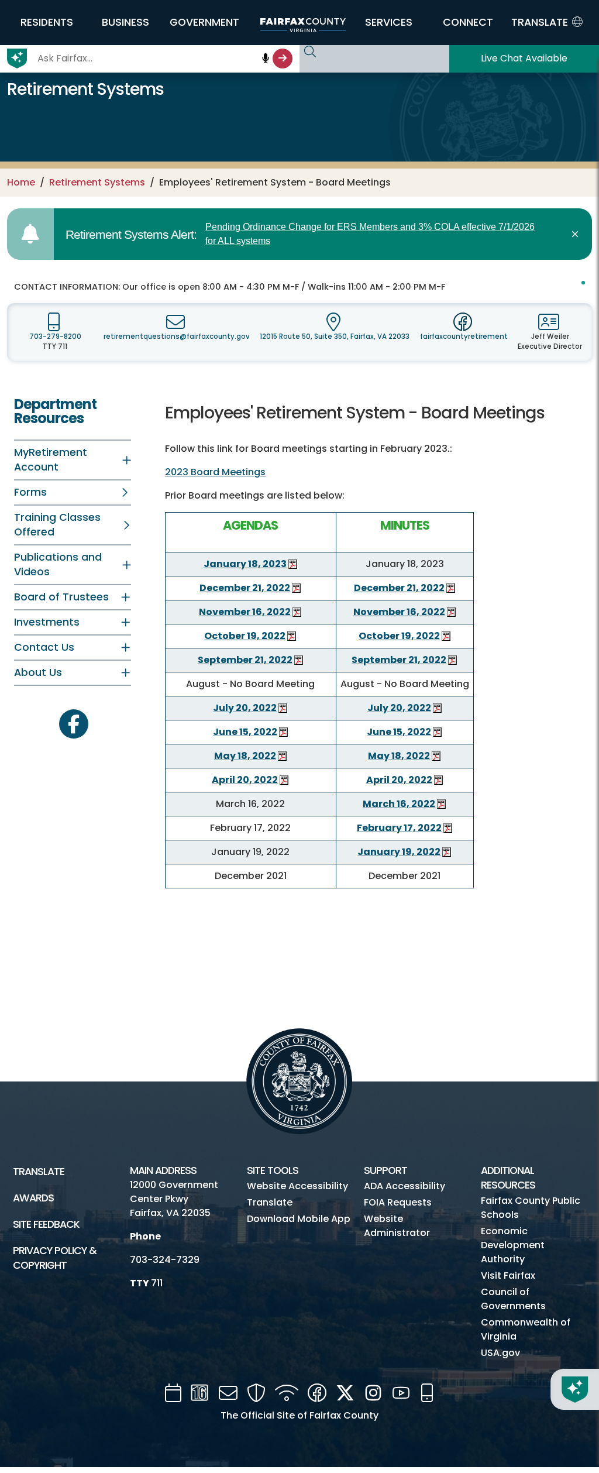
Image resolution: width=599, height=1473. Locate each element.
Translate (38, 1172)
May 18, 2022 (245, 756)
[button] (46, 22)
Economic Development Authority (513, 1245)
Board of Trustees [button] (61, 597)
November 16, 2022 (245, 612)
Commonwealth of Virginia (525, 1329)
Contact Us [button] (44, 647)
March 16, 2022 (399, 804)
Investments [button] (47, 622)
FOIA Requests (398, 1202)
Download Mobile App (298, 1218)
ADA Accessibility (404, 1186)
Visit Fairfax (508, 1275)
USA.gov (500, 1352)
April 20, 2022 (245, 780)
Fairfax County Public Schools (530, 1207)
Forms (30, 492)
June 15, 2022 (245, 732)
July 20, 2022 (245, 708)
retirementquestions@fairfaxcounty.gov (177, 336)
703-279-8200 (55, 336)
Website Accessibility (297, 1186)
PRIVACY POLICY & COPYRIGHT (55, 1258)
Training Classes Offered (57, 524)
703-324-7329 (164, 1259)
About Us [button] (38, 672)
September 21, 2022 (245, 660)
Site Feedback (46, 1224)
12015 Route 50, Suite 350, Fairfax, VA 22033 (334, 336)
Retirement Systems (97, 182)
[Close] (577, 234)
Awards (33, 1198)
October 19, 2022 (244, 636)
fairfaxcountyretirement (464, 336)
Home (21, 182)
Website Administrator (397, 1225)
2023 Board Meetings (215, 472)
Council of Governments (513, 1299)
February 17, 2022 (399, 828)
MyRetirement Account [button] (50, 459)
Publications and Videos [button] (58, 564)
